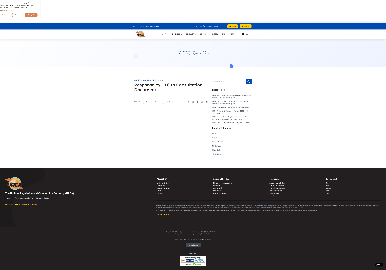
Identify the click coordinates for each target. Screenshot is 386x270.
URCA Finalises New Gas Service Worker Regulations (230, 107)
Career (215, 34)
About (164, 34)
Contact (232, 34)
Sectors (203, 34)
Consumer (190, 34)
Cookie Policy (8, 10)
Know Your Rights (29, 204)
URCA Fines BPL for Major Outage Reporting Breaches (231, 123)
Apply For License (13, 204)
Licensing (176, 34)
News (223, 34)
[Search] (249, 81)
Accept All (31, 15)
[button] (243, 34)
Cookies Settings (193, 245)
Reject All (18, 15)
